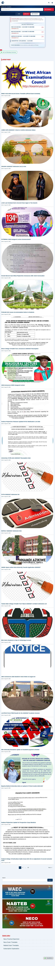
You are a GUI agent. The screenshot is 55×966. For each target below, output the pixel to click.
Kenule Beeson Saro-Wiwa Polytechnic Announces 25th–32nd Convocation (22, 275)
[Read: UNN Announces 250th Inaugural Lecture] (27, 367)
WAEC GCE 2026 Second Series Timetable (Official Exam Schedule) (20, 93)
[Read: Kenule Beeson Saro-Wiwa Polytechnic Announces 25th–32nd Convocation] (27, 258)
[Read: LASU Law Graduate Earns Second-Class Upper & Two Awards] (27, 185)
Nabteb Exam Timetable (11, 945)
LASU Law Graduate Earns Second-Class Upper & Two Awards (19, 203)
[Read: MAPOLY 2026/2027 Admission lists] (27, 513)
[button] (49, 3)
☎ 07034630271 (35, 13)
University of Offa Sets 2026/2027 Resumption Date (16, 458)
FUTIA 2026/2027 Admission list (10, 494)
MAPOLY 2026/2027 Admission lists (11, 531)
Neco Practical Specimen (11, 939)
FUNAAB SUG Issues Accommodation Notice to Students (17, 312)
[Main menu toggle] (52, 2)
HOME (19, 13)
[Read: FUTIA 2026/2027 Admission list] (27, 477)
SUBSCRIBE (26, 13)
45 (28, 867)
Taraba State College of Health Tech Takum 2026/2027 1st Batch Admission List (24, 603)
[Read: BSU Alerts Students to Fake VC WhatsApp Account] (27, 622)
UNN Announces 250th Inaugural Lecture (13, 385)
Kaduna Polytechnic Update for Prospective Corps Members (18, 822)
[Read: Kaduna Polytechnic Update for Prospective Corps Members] (27, 805)
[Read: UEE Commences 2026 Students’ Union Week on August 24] (27, 659)
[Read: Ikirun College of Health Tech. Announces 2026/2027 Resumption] (27, 331)
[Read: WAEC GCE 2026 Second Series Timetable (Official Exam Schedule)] (27, 76)
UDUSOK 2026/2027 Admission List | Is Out (13, 166)
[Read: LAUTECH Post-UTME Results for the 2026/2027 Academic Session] (27, 695)
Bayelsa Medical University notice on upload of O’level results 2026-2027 (22, 786)
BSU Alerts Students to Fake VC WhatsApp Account (16, 640)
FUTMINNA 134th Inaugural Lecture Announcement (16, 239)
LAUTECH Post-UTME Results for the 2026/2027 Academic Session (20, 713)
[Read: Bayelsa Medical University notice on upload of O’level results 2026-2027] (27, 768)
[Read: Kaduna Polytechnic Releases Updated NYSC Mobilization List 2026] (27, 404)
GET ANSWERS (49, 9)
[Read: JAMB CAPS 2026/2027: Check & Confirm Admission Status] (27, 112)
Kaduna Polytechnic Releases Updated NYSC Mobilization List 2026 (20, 421)
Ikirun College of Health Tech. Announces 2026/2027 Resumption (19, 348)
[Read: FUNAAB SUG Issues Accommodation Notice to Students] (27, 294)
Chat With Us (49, 958)
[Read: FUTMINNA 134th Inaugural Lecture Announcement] (27, 221)
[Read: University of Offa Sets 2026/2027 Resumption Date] (27, 440)
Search (3, 877)
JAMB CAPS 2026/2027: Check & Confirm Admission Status (18, 130)
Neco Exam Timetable (10, 942)
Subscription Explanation (11, 948)
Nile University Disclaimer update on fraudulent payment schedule (20, 749)
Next (50, 867)
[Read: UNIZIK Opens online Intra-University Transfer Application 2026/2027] (27, 550)
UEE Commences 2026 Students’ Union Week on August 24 (18, 676)
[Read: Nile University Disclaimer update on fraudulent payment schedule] (27, 732)
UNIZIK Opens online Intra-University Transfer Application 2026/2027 (21, 567)
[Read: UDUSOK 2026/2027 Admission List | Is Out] (27, 149)
